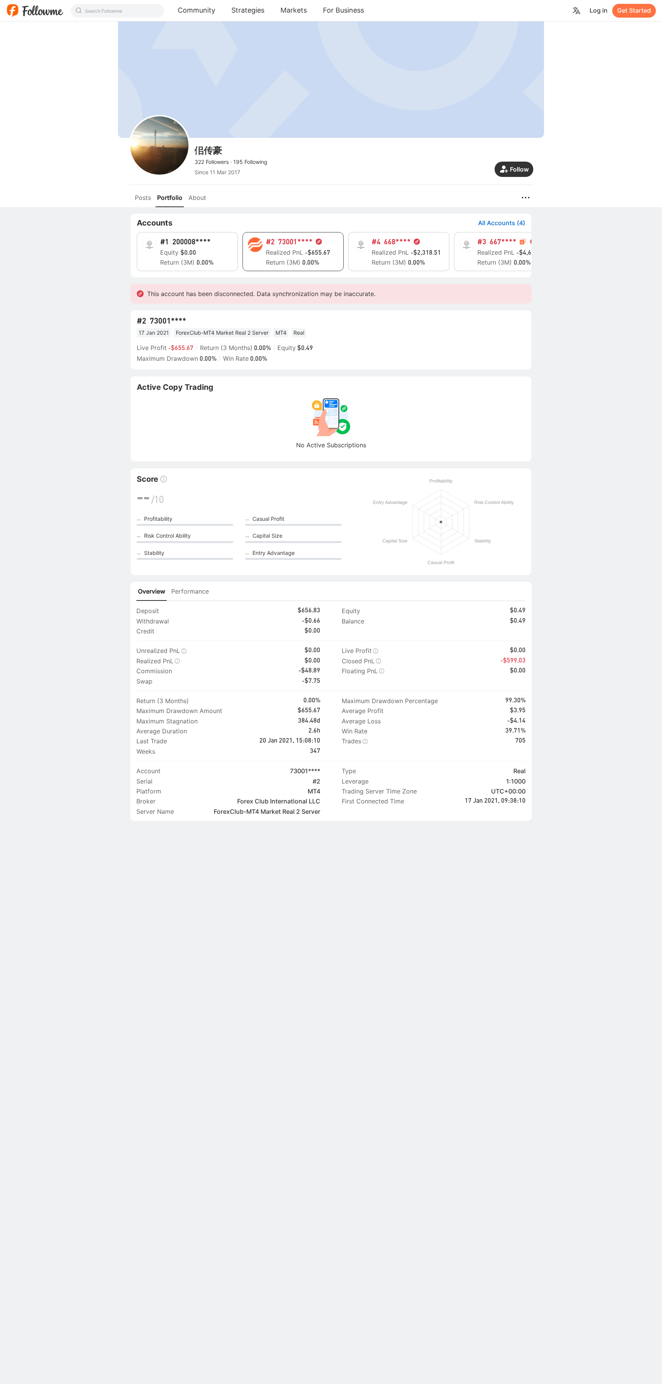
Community (196, 10)
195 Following (250, 162)
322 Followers (212, 162)
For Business (343, 10)
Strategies (247, 10)
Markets (293, 10)
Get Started (634, 10)
